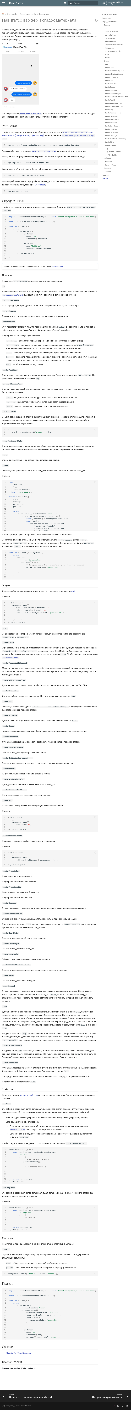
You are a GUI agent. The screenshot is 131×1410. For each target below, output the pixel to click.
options (74, 591)
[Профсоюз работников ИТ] (114, 1406)
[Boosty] (123, 1406)
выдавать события (28, 1095)
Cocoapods (40, 185)
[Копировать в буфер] (95, 145)
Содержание (109, 14)
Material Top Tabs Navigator (18, 1353)
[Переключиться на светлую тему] (65, 3)
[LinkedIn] (127, 1406)
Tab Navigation (57, 266)
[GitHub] (118, 1406)
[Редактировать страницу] (96, 20)
